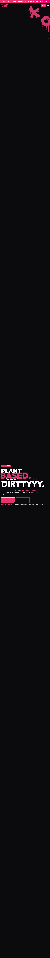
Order (43, 5)
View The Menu (23, 500)
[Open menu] (48, 5)
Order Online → (8, 500)
